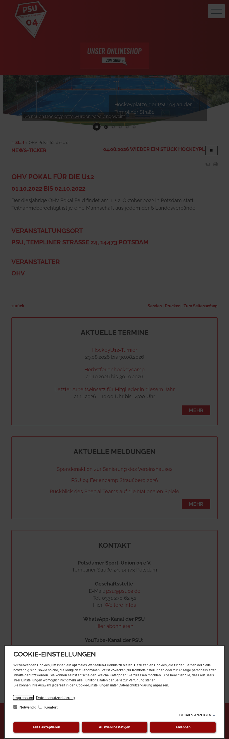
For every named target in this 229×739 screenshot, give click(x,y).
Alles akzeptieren (46, 727)
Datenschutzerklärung (55, 697)
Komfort (51, 707)
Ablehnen (182, 727)
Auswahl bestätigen (114, 727)
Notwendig (28, 707)
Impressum (23, 697)
